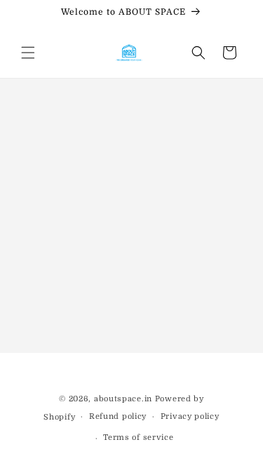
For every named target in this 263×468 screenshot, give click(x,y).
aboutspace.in (123, 398)
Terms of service (138, 437)
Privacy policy (190, 416)
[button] (28, 52)
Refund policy (118, 416)
